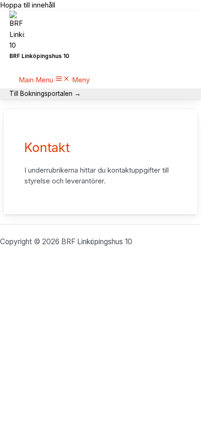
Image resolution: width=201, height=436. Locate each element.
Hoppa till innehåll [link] (27, 5)
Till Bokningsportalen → (45, 93)
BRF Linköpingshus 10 (39, 56)
